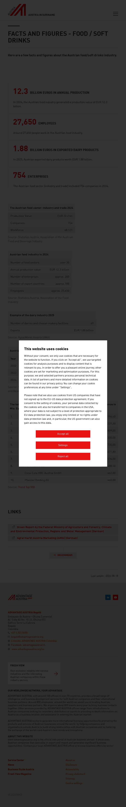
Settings (63, 445)
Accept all (63, 434)
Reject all (63, 456)
